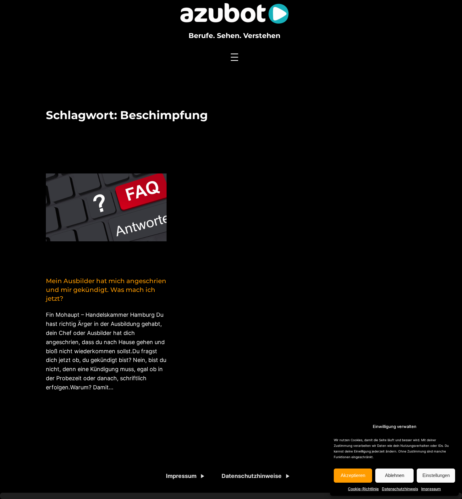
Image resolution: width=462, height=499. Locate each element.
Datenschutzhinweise (252, 476)
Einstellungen (436, 475)
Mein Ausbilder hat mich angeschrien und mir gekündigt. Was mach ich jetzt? (106, 289)
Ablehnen (394, 475)
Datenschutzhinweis (400, 488)
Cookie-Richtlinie (363, 488)
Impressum (431, 488)
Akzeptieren (353, 475)
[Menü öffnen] (234, 57)
